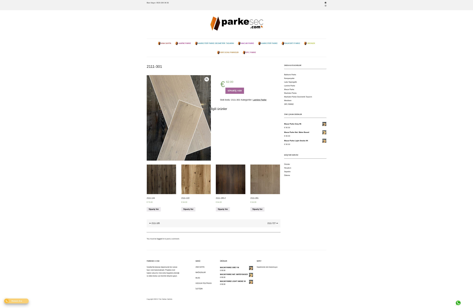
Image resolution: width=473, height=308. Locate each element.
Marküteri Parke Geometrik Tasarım (298, 97)
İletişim (199, 289)
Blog (198, 278)
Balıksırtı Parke (290, 75)
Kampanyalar (289, 78)
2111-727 (271, 223)
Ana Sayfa (200, 267)
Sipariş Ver (235, 90)
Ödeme (287, 175)
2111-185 (155, 223)
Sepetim (287, 172)
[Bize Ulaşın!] (458, 303)
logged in (160, 239)
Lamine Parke (259, 100)
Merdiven (287, 100)
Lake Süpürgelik (290, 82)
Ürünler (287, 164)
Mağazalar (201, 272)
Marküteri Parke (290, 93)
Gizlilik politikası (204, 283)
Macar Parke (289, 89)
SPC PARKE (289, 104)
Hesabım (287, 168)
